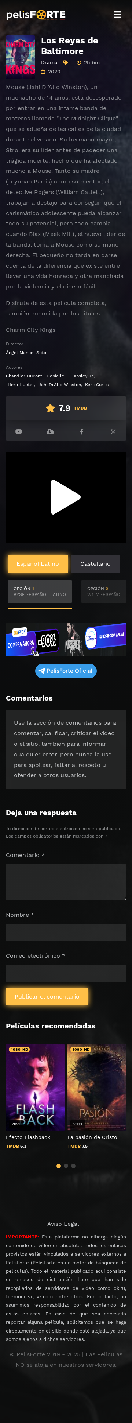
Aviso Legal (63, 1223)
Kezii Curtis (97, 384)
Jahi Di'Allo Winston (59, 384)
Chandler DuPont (24, 376)
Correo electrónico (35, 955)
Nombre (20, 914)
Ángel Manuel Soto (26, 352)
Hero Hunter (21, 384)
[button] (58, 1166)
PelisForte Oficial (69, 670)
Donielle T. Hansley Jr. (70, 376)
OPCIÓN (40, 591)
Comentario (25, 855)
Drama (49, 62)
